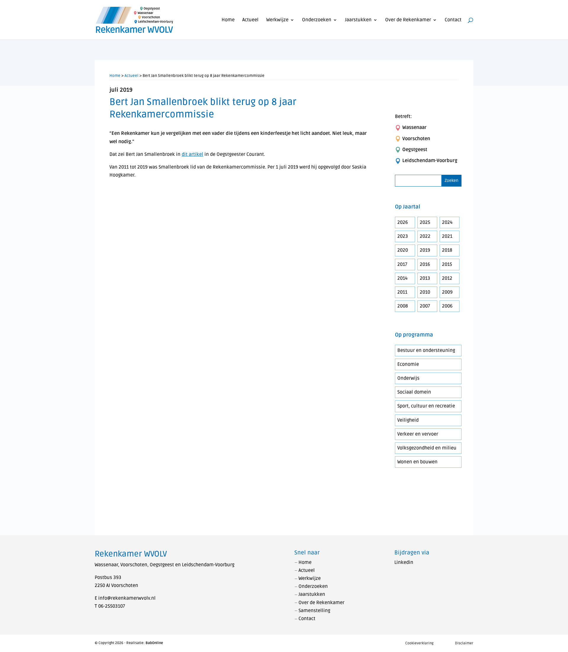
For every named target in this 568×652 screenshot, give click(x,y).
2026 (402, 222)
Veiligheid (408, 420)
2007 (425, 306)
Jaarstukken (358, 20)
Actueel (250, 20)
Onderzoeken (316, 20)
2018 (447, 250)
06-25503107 (111, 606)
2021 (447, 236)
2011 (402, 292)
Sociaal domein (414, 392)
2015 (447, 264)
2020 (402, 250)
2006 (447, 306)
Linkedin (403, 562)
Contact (453, 20)
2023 (402, 236)
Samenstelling (314, 611)
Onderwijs (408, 378)
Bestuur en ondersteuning (426, 350)
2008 (402, 306)
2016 (425, 264)
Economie (408, 364)
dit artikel (192, 154)
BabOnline (154, 643)
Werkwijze (277, 20)
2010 (425, 292)
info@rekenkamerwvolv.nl (127, 598)
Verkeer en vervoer (417, 434)
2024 (447, 222)
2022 (425, 236)
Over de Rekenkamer (408, 20)
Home (228, 20)
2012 (447, 278)
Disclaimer (464, 643)
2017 (402, 264)
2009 (447, 292)
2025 (425, 222)
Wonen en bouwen (417, 462)
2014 (402, 278)
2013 (425, 278)
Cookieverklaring (419, 643)
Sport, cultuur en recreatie (426, 406)
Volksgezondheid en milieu (426, 448)
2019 (425, 250)
